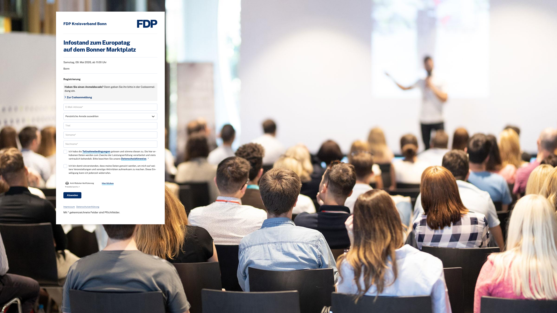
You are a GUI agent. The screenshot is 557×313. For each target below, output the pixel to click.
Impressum (69, 206)
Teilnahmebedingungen (96, 151)
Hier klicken (108, 183)
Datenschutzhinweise (133, 158)
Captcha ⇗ (72, 187)
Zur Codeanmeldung (79, 97)
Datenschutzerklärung (87, 206)
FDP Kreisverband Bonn (85, 23)
